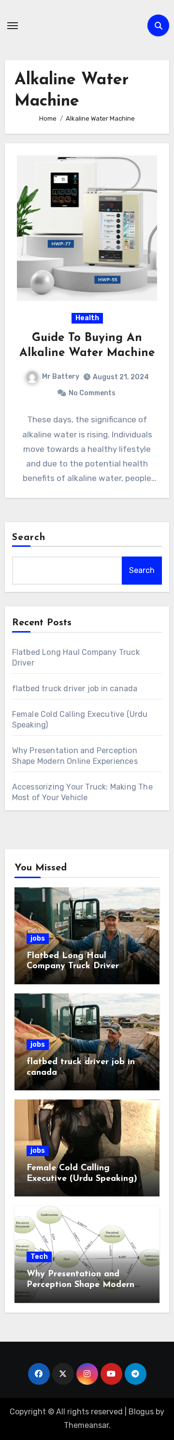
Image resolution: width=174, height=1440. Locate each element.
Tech (39, 1257)
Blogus (141, 1411)
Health (87, 318)
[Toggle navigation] (12, 25)
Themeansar (86, 1425)
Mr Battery (60, 376)
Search (29, 537)
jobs (37, 938)
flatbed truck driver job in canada (75, 688)
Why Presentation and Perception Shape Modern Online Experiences (80, 1285)
